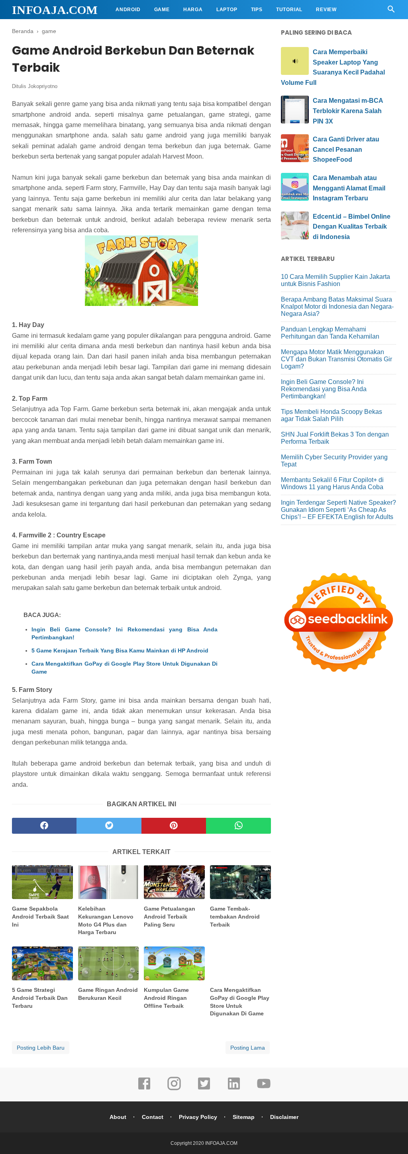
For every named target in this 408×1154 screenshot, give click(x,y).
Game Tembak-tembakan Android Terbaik (235, 916)
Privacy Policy (198, 1117)
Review (326, 9)
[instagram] (174, 1089)
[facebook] (44, 826)
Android (128, 9)
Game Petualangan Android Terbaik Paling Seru (169, 916)
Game (162, 9)
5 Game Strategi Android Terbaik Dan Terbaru (40, 998)
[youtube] (264, 1089)
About (118, 1117)
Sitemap (244, 1117)
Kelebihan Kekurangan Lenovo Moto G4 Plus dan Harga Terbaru (105, 920)
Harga (193, 9)
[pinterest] (173, 826)
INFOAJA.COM (55, 9)
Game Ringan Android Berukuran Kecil (108, 994)
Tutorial (289, 9)
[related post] (42, 882)
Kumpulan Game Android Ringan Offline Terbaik (166, 998)
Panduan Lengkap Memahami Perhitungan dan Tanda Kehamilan (330, 333)
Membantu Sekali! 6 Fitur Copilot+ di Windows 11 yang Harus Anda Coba (332, 483)
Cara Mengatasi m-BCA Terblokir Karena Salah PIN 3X (348, 110)
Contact (152, 1117)
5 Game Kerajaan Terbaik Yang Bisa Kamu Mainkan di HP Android (119, 650)
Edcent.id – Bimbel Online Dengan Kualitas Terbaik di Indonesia (351, 226)
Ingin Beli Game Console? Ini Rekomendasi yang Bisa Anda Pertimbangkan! (124, 633)
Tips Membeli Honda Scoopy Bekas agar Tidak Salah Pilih (331, 415)
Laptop (226, 9)
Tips (257, 9)
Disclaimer (284, 1117)
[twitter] (108, 826)
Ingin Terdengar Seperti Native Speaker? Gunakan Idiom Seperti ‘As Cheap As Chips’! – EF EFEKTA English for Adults (338, 509)
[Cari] (391, 11)
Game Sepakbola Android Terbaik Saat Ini (40, 916)
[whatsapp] (238, 826)
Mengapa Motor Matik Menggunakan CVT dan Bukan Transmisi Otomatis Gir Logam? (336, 359)
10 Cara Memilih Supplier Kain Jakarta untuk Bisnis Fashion (335, 280)
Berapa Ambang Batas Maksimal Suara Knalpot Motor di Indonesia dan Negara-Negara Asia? (337, 306)
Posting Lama (247, 1047)
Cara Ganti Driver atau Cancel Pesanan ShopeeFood (346, 149)
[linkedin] (234, 1089)
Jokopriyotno (42, 86)
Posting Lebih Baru (41, 1047)
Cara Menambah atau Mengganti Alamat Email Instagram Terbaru (349, 188)
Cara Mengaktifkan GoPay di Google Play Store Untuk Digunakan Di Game (124, 667)
